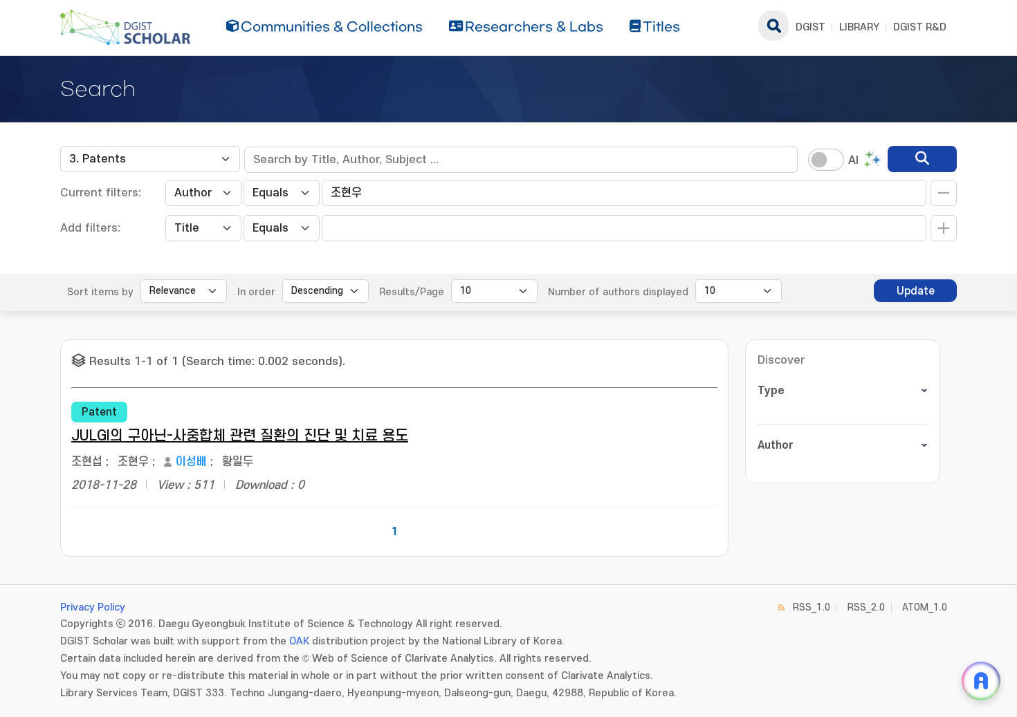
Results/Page (411, 292)
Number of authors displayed (618, 292)
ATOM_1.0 (924, 607)
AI (853, 160)
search (773, 25)
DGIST (810, 27)
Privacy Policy (92, 607)
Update (916, 291)
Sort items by (100, 292)
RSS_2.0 (866, 607)
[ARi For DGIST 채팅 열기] (981, 681)
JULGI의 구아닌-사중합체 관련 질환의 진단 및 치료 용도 (239, 436)
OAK (299, 641)
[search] (922, 159)
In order (256, 292)
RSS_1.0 (811, 607)
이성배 (191, 462)
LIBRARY (859, 27)
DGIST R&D (919, 27)
